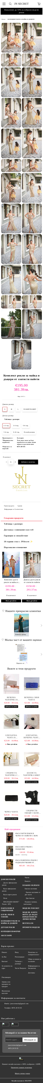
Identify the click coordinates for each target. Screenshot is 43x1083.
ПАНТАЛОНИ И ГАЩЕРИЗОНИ (7, 909)
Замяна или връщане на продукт (6, 984)
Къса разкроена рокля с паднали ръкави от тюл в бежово (26, 861)
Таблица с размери (11, 419)
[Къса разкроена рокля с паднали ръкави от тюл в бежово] (10, 864)
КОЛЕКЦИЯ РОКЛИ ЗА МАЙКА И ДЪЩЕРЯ (21, 19)
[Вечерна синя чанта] (32, 684)
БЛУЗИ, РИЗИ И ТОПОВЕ (7, 916)
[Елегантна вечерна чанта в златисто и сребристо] (32, 721)
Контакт (5, 961)
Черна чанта (11, 812)
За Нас (4, 957)
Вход (16, 952)
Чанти (27, 877)
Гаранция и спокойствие (16, 536)
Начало (3, 19)
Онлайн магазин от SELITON (21, 1081)
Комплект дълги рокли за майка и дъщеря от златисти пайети (11, 581)
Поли (5, 898)
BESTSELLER (27, 923)
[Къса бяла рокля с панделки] (10, 851)
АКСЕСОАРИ (6, 935)
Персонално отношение (15, 547)
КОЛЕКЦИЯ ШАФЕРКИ (10, 931)
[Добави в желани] (37, 456)
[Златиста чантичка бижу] (32, 759)
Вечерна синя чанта (31, 698)
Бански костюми (31, 889)
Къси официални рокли (9, 890)
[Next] (41, 625)
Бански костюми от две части (32, 893)
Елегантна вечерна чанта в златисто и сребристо (32, 736)
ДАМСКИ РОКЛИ (8, 879)
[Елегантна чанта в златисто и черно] (11, 721)
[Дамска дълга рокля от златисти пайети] (32, 577)
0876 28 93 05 (17, 1008)
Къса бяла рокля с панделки (24, 848)
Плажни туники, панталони (30, 903)
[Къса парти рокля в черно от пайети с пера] (10, 837)
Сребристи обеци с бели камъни (32, 812)
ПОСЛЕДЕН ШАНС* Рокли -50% (10, 903)
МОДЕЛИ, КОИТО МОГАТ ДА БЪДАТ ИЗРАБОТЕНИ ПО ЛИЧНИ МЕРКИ (30, 915)
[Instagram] (9, 1012)
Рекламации (6, 977)
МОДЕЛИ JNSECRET (30, 908)
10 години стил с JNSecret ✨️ (18, 541)
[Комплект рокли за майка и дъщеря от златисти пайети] (11, 38)
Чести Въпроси (20, 968)
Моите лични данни (22, 1073)
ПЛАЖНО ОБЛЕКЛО (31, 885)
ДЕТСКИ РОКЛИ (8, 927)
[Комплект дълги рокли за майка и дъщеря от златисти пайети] (11, 577)
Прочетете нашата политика (21, 1067)
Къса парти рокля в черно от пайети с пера (26, 835)
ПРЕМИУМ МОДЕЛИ (31, 927)
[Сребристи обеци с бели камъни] (32, 797)
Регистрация (19, 957)
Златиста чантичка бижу (31, 774)
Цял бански (30, 898)
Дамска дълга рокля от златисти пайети (32, 581)
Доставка (31, 973)
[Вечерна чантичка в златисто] (11, 684)
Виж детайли (11, 601)
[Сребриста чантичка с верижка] (11, 759)
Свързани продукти (13, 518)
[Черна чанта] (11, 798)
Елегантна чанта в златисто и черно (11, 736)
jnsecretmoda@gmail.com (19, 1003)
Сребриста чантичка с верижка (11, 774)
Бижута (27, 881)
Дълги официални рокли (9, 884)
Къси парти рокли (10, 894)
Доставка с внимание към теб (18, 530)
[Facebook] (4, 1012)
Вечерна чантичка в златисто (11, 698)
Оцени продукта (9, 506)
